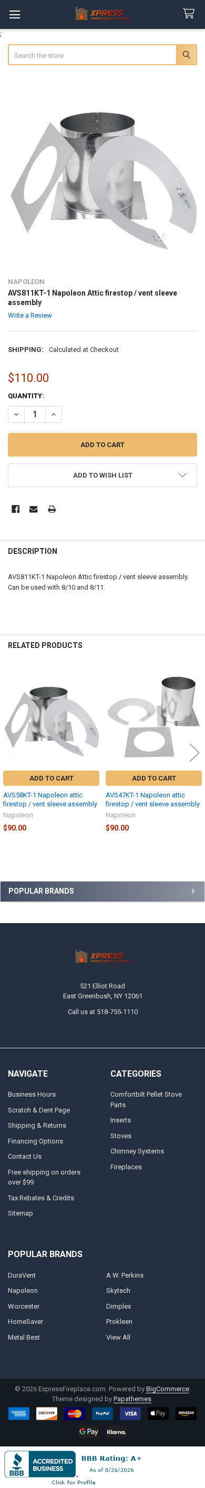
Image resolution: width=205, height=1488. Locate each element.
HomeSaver (25, 1321)
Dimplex (118, 1306)
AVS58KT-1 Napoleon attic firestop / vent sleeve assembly (50, 799)
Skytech (118, 1290)
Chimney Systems (137, 1151)
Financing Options (35, 1141)
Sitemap (20, 1213)
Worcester (23, 1306)
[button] (103, 475)
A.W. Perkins (125, 1275)
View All (118, 1337)
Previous (10, 753)
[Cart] (191, 14)
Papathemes (132, 1399)
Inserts (120, 1120)
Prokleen (119, 1321)
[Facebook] (15, 509)
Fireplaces (126, 1167)
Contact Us (25, 1156)
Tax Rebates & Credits (41, 1198)
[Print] (51, 509)
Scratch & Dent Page (39, 1110)
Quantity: (26, 396)
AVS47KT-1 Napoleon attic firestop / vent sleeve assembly (153, 799)
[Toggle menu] (14, 14)
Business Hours (32, 1094)
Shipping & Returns (37, 1125)
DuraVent (22, 1275)
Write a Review (30, 315)
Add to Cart (51, 778)
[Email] (33, 509)
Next (194, 753)
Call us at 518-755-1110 (103, 1012)
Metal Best (24, 1337)
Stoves (120, 1136)
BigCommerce (167, 1389)
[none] (103, 172)
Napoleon (23, 1290)
